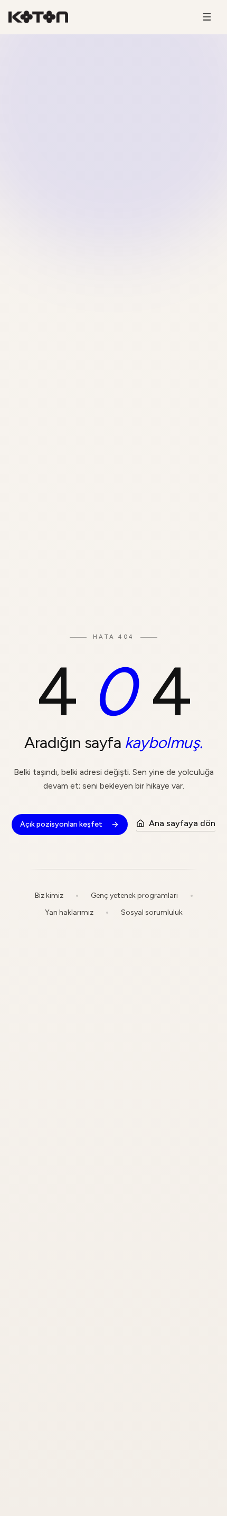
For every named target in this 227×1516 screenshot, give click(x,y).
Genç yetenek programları (134, 895)
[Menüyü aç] (207, 17)
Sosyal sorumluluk (152, 912)
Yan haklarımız (69, 912)
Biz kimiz (49, 895)
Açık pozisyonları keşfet (61, 824)
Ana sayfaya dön (182, 823)
